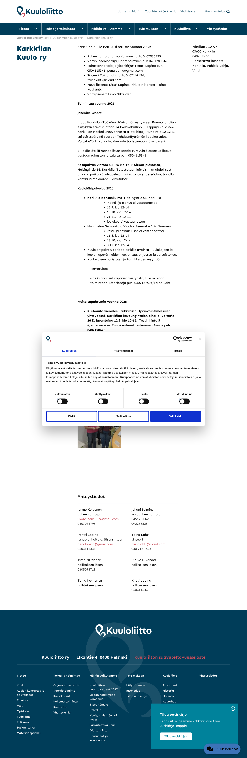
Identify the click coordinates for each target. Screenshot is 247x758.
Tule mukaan (148, 29)
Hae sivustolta (215, 11)
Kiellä (71, 416)
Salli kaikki (175, 416)
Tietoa (24, 29)
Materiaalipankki (29, 733)
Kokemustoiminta (65, 701)
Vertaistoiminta (64, 690)
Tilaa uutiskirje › (175, 736)
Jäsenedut (133, 690)
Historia (168, 690)
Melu (20, 706)
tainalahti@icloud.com (148, 544)
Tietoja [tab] (177, 350)
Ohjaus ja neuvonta (66, 685)
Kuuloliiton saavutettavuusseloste (169, 657)
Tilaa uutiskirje (136, 696)
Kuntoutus (60, 707)
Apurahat (169, 701)
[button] (222, 749)
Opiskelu (23, 711)
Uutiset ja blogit (129, 11)
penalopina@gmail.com (95, 544)
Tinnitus (22, 700)
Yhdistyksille (62, 712)
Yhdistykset (188, 11)
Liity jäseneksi (136, 685)
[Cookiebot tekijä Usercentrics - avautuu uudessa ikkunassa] (176, 339)
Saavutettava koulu (103, 725)
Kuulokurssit (61, 696)
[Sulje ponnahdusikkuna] (233, 709)
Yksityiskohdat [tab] (123, 350)
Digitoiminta (99, 730)
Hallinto (168, 696)
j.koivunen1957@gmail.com (98, 519)
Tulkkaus (23, 722)
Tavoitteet (170, 685)
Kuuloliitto (182, 29)
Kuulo (21, 685)
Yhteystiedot (217, 29)
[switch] (99, 400)
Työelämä (24, 716)
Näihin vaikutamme (106, 29)
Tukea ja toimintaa (60, 29)
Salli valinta (123, 416)
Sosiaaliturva (26, 727)
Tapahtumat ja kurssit (160, 11)
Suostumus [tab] (69, 350)
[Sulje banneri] (199, 339)
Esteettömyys (99, 704)
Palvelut (95, 710)
